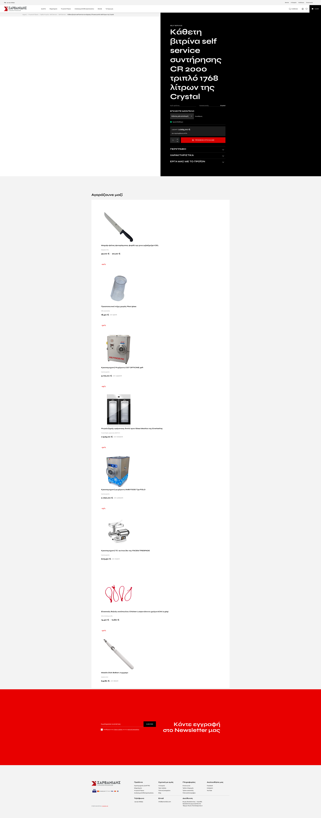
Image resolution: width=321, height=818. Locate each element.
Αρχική (24, 14)
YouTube (209, 790)
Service (287, 2)
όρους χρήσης (118, 729)
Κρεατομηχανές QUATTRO (142, 785)
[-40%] (118, 654)
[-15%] (118, 532)
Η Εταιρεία (293, 2)
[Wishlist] (226, 203)
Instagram (210, 788)
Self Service (62, 14)
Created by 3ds (105, 806)
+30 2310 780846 (11, 2)
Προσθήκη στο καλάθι (204, 140)
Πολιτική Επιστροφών (189, 793)
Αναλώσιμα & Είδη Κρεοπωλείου (144, 793)
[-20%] (118, 288)
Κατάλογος (301, 2)
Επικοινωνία (309, 2)
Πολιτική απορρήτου (164, 790)
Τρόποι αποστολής (188, 790)
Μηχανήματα (138, 788)
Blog (159, 793)
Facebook (210, 785)
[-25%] (118, 410)
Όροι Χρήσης (162, 788)
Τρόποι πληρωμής (188, 788)
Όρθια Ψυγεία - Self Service (48, 14)
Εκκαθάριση (198, 116)
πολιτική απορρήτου (133, 729)
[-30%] (118, 349)
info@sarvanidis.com (164, 801)
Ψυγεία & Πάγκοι (33, 14)
